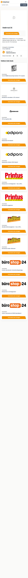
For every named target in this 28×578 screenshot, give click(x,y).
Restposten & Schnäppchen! (9, 291)
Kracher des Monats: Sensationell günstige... (12, 270)
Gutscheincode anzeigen (12, 33)
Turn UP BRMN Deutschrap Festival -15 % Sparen (13, 76)
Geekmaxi (7, 48)
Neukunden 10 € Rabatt (7, 140)
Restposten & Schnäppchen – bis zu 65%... (12, 183)
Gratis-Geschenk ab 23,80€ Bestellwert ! (12, 313)
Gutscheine (11, 47)
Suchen (24, 5)
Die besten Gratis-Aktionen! (8, 248)
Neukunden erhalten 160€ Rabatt (10, 162)
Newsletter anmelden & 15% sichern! (10, 97)
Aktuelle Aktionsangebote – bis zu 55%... (11, 227)
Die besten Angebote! (7, 205)
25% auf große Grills (6, 119)
